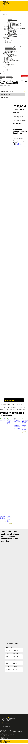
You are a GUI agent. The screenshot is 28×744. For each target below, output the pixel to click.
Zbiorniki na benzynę (9, 39)
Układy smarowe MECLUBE (6, 733)
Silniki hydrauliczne (9, 26)
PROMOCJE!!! (5, 61)
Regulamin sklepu (3, 737)
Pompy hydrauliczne (9, 22)
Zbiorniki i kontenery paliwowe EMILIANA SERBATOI (11, 731)
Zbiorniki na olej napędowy (10, 40)
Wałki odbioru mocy (12, 33)
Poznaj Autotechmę (4, 735)
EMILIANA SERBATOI (9, 64)
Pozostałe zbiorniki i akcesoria (11, 43)
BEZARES (7, 63)
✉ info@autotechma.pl (7, 4)
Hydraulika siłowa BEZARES (6, 14)
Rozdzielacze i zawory (12, 20)
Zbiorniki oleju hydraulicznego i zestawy (13, 34)
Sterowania (10, 18)
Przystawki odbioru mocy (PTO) (11, 29)
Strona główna (2, 76)
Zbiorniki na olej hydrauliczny (11, 51)
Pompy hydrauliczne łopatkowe (14, 25)
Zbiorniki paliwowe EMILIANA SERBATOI (7, 42)
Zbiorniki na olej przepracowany (14, 46)
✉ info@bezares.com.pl (7, 2)
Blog (6, 67)
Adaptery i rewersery (12, 31)
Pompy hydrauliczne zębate (13, 24)
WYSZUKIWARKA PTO (12, 30)
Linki (9, 21)
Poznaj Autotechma (7, 66)
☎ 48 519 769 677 (6, 3)
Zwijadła (7, 57)
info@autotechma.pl (6, 719)
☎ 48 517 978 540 (6, 1)
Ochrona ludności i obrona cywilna (6, 70)
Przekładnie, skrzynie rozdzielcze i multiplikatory (15, 28)
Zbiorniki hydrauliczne (12, 36)
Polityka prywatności (4, 738)
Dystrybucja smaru (9, 59)
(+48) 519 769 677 (6, 720)
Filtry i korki (10, 19)
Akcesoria (7, 15)
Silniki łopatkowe (11, 27)
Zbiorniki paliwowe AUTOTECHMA (6, 38)
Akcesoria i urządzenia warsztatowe (12, 60)
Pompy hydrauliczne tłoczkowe (14, 23)
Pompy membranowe (9, 54)
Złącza (9, 16)
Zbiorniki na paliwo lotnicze (10, 49)
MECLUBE (7, 65)
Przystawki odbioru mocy (13, 32)
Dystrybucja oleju (8, 58)
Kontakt (4, 68)
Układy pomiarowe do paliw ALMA (7, 734)
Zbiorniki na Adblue (9, 50)
